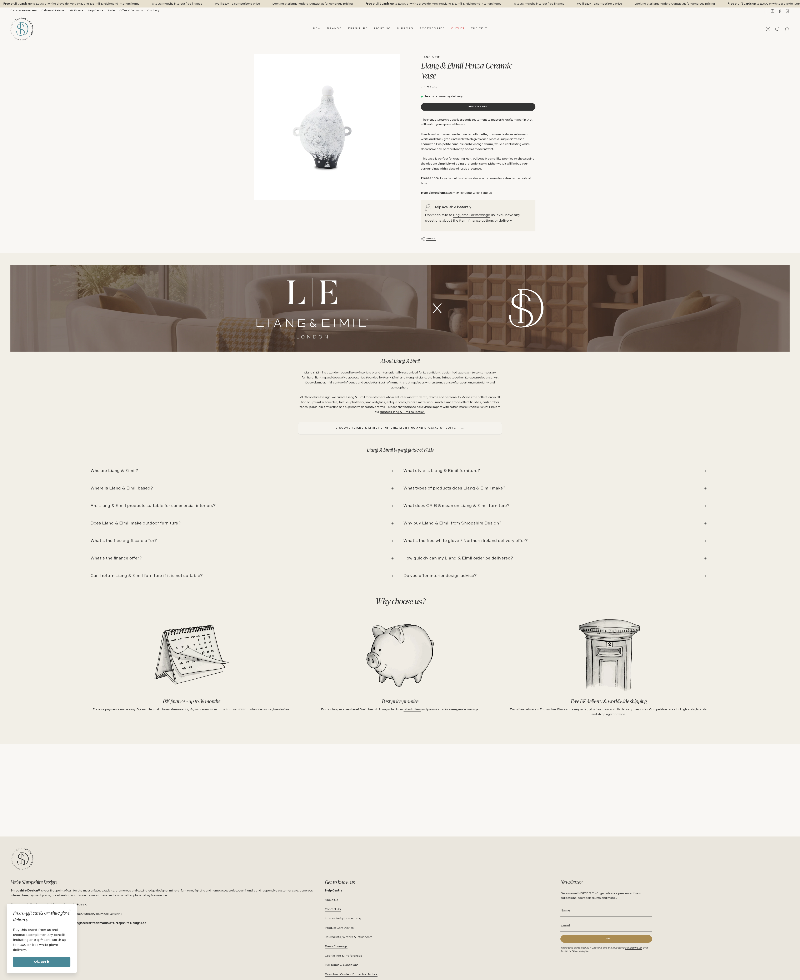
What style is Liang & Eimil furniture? (441, 471)
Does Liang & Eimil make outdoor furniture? (135, 523)
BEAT (226, 3)
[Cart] (787, 28)
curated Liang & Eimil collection (402, 412)
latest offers (412, 709)
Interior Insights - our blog (343, 918)
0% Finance (76, 10)
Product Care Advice (339, 927)
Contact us (316, 3)
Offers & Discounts (131, 10)
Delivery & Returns (52, 10)
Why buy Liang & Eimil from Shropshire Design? (452, 523)
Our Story (153, 10)
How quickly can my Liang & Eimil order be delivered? (458, 558)
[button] (334, 28)
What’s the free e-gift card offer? (123, 541)
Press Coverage (336, 946)
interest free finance (188, 3)
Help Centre (95, 10)
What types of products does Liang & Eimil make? (454, 488)
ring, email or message (471, 215)
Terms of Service (570, 951)
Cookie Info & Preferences (343, 955)
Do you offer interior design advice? (440, 576)
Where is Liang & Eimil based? (121, 488)
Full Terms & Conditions (341, 965)
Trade (111, 10)
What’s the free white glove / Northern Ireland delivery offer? (465, 541)
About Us (331, 900)
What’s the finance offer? (116, 558)
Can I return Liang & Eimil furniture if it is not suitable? (146, 576)
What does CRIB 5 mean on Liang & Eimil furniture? (456, 506)
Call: (23, 10)
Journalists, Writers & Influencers (348, 937)
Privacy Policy (633, 947)
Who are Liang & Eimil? (114, 471)
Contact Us (333, 909)
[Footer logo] (22, 859)
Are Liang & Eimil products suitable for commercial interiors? (153, 506)
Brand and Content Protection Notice (351, 974)
